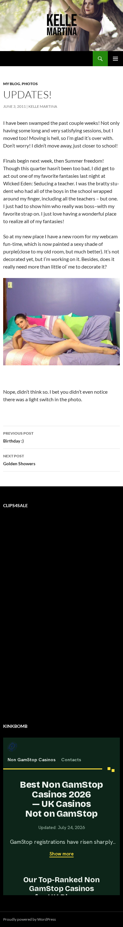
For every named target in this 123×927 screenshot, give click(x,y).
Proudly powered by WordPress (29, 919)
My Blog (11, 83)
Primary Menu (115, 58)
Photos (30, 83)
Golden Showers (19, 460)
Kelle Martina (42, 106)
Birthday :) (18, 437)
